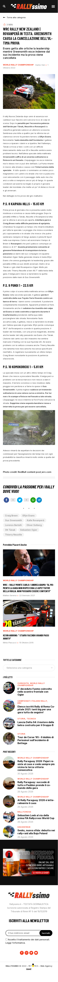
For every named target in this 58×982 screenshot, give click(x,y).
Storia (21, 734)
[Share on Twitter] (19, 500)
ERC (20, 703)
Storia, (22, 719)
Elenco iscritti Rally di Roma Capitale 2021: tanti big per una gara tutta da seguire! (36, 709)
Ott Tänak (10, 530)
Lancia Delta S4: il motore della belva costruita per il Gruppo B (36, 724)
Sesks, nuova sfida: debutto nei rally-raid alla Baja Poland (36, 832)
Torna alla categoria (16, 17)
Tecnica (31, 719)
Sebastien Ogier (28, 530)
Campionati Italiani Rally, (33, 701)
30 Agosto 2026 (25, 773)
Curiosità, (24, 683)
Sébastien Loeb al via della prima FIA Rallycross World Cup (36, 817)
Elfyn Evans (29, 515)
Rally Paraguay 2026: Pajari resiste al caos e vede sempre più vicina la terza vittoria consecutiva (36, 765)
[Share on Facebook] (6, 500)
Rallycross (24, 812)
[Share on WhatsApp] (33, 500)
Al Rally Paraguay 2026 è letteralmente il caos (36, 802)
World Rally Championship (18, 65)
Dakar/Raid (24, 827)
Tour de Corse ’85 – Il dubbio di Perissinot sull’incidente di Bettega (36, 740)
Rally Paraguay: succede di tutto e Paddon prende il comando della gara (34, 785)
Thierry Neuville (13, 534)
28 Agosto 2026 (25, 791)
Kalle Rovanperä (35, 520)
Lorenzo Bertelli (13, 525)
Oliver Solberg (34, 525)
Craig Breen (11, 515)
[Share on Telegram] (39, 500)
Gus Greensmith (13, 520)
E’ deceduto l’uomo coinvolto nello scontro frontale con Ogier (35, 691)
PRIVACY (29, 974)
